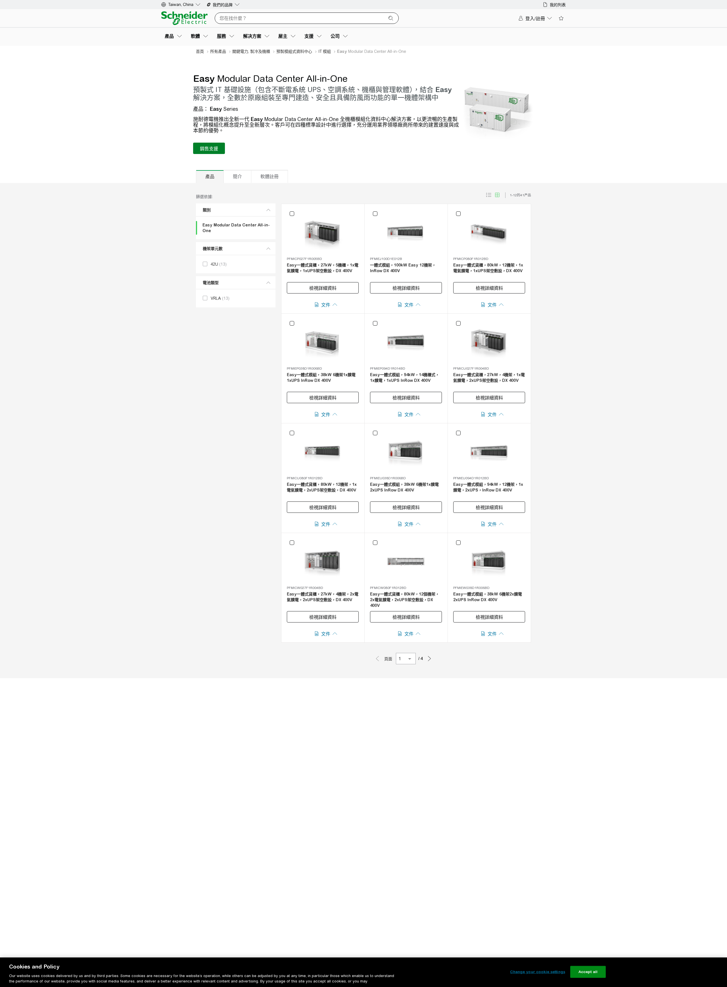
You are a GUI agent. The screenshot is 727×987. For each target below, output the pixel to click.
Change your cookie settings (537, 972)
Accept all (588, 972)
